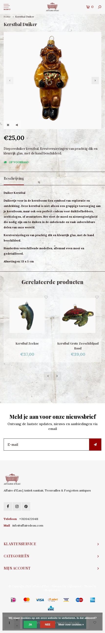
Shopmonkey (53, 590)
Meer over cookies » (71, 624)
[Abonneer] (95, 444)
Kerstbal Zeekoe (27, 343)
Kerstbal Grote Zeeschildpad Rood (78, 345)
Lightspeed (74, 586)
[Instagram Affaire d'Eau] (17, 506)
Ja (30, 624)
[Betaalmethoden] (6, 599)
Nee (47, 624)
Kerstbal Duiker (24, 16)
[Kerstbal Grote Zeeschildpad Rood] (78, 315)
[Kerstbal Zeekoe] (27, 315)
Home (7, 16)
